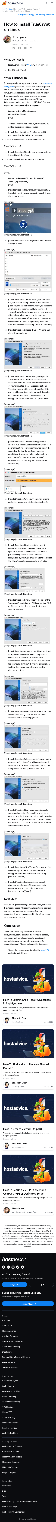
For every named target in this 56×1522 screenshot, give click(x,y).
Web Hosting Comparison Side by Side (19, 1501)
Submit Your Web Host (12, 1341)
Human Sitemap (9, 1331)
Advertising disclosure (45, 15)
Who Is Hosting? (9, 1506)
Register (14, 1284)
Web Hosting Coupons (12, 1446)
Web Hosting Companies (13, 1511)
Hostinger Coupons (11, 1462)
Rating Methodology (25, 15)
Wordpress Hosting (11, 1391)
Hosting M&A (26, 1303)
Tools (4, 1496)
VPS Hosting (8, 1407)
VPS (29, 64)
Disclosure (7, 1351)
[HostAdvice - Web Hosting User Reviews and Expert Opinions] (12, 3)
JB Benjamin (20, 37)
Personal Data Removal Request (16, 1357)
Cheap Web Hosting (11, 1401)
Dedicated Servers (10, 1422)
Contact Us (7, 1325)
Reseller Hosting (9, 1428)
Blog (4, 1490)
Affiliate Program (10, 1336)
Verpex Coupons (9, 1472)
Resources (6, 1485)
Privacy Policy (8, 1362)
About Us (6, 1320)
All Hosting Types (10, 1380)
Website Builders (10, 1433)
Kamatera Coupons (10, 1451)
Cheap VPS (7, 1412)
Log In (41, 1284)
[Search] (47, 3)
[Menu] (52, 3)
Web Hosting (8, 1386)
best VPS (45, 950)
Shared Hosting (9, 1396)
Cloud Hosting (8, 1417)
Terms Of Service (9, 1367)
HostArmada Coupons (12, 1456)
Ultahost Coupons (10, 1467)
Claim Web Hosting (11, 1346)
